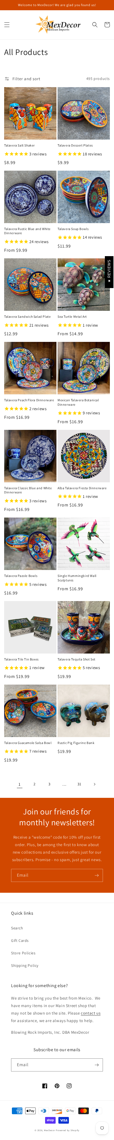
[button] (7, 25)
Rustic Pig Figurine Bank (76, 743)
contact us (90, 1013)
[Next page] (94, 784)
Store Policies (23, 952)
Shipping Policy (24, 965)
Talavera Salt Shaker (19, 145)
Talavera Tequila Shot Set (76, 659)
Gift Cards (20, 940)
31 (79, 783)
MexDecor (49, 1130)
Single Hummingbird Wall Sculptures (77, 578)
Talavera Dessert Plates (75, 145)
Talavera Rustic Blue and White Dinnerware (27, 231)
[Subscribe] (96, 875)
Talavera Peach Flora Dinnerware (29, 400)
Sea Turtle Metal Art (72, 316)
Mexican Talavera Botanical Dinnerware (78, 402)
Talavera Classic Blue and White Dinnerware (28, 490)
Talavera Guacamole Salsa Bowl (27, 743)
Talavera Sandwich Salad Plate (27, 316)
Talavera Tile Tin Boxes (21, 659)
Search (17, 927)
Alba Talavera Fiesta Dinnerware (82, 488)
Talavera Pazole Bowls (21, 576)
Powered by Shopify (67, 1130)
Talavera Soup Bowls (73, 229)
